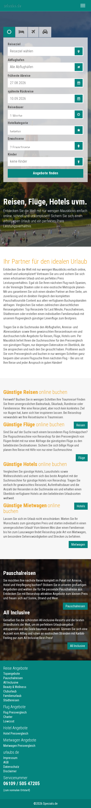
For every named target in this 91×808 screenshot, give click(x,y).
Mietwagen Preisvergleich (19, 745)
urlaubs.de (12, 5)
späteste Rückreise (21, 91)
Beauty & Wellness (14, 687)
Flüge (81, 458)
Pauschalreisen (75, 606)
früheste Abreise (19, 75)
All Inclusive (77, 646)
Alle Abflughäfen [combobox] (21, 67)
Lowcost (8, 721)
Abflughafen (16, 60)
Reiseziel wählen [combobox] (21, 51)
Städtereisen (11, 700)
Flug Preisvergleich (15, 712)
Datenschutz (11, 767)
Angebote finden (45, 173)
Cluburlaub (10, 691)
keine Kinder (18, 161)
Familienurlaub (12, 696)
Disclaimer (10, 771)
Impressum (10, 758)
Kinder (12, 154)
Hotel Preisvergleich (15, 733)
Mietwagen (78, 544)
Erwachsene (16, 138)
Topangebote (11, 673)
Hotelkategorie (18, 123)
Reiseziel (14, 44)
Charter (7, 717)
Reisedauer (15, 107)
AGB (6, 762)
